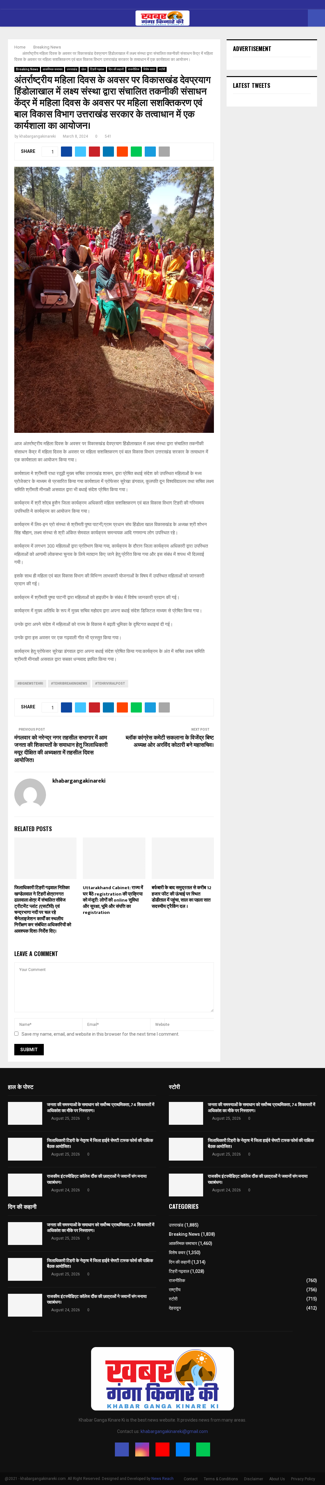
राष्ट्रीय (175, 1289)
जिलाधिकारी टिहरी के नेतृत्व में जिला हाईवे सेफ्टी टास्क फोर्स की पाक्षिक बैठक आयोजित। (100, 1143)
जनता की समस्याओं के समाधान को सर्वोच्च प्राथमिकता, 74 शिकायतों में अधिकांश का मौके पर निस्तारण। (100, 1107)
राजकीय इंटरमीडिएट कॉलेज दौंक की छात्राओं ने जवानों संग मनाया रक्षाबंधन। (97, 1179)
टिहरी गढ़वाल (97, 69)
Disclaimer (253, 1479)
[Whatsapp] (203, 1449)
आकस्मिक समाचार (53, 69)
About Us (277, 1479)
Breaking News (27, 69)
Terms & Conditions (221, 1479)
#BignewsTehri (30, 683)
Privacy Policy (303, 1479)
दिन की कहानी (116, 69)
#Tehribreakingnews (69, 683)
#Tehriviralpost (110, 683)
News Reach (162, 1478)
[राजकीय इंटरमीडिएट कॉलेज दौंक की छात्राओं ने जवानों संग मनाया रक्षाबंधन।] (25, 1185)
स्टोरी (162, 69)
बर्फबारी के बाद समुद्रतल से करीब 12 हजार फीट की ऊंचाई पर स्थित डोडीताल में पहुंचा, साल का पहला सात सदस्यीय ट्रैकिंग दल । (181, 897)
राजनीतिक (133, 69)
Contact (191, 1479)
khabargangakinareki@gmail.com (174, 1431)
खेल (83, 69)
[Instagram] (142, 1449)
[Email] (183, 1449)
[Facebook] (122, 1449)
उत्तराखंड (72, 69)
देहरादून (175, 1308)
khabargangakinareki (37, 136)
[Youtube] (162, 1449)
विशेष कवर (149, 69)
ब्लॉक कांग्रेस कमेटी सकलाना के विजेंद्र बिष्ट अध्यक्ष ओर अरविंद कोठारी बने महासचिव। (170, 741)
